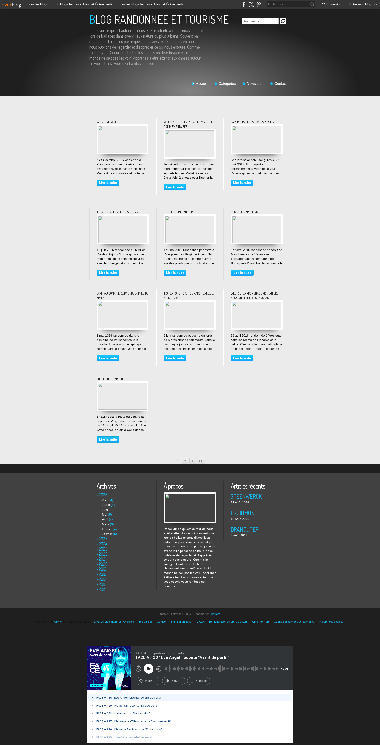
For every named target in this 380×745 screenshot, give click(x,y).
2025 (103, 539)
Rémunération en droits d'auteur (228, 621)
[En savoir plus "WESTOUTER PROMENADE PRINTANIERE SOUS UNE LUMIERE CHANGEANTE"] (256, 304)
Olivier (58, 621)
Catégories (227, 84)
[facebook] (244, 4)
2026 (103, 495)
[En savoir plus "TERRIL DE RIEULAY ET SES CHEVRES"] (122, 218)
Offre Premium (260, 621)
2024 (103, 544)
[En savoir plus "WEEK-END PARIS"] (122, 128)
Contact (280, 84)
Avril (105, 519)
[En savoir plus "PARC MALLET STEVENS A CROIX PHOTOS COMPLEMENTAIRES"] (189, 132)
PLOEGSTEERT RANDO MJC (180, 212)
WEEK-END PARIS (107, 122)
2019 (102, 569)
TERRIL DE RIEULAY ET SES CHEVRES (119, 212)
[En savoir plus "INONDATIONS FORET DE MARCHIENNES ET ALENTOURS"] (189, 304)
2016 (102, 584)
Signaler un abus (181, 621)
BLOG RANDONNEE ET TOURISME (159, 19)
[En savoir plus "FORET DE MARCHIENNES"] (256, 218)
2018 (102, 574)
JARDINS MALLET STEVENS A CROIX (252, 122)
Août (105, 500)
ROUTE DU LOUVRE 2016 (111, 379)
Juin (105, 509)
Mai (104, 514)
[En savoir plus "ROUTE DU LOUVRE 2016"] (122, 385)
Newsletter (255, 84)
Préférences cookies (331, 621)
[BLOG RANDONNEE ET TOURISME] (190, 494)
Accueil (202, 84)
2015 (102, 589)
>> (201, 461)
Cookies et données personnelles (294, 621)
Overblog (215, 614)
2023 (103, 549)
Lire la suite (108, 183)
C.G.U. (201, 621)
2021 (102, 559)
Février (107, 529)
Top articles (145, 621)
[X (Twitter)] (251, 4)
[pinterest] (258, 4)
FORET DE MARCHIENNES (246, 212)
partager (176, 681)
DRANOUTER (245, 529)
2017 (102, 579)
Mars (105, 524)
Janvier (107, 534)
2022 (103, 554)
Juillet (106, 505)
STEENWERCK (246, 496)
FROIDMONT (244, 512)
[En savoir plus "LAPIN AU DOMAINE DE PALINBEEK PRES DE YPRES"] (122, 304)
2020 (103, 564)
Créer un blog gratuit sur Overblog (113, 621)
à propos (201, 681)
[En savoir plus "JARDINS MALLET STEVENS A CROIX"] (256, 128)
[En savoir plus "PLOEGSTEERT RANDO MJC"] (189, 218)
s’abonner (150, 681)
